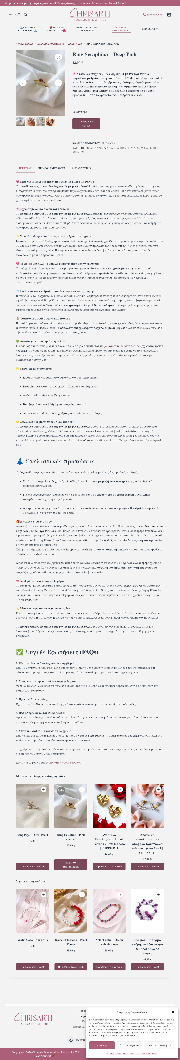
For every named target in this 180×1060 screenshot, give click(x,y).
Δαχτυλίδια (97, 147)
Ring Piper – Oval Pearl (32, 835)
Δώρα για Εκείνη (147, 147)
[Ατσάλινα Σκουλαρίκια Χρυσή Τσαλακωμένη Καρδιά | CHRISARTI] (109, 806)
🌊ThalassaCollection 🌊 (27, 29)
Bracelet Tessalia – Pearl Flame (71, 942)
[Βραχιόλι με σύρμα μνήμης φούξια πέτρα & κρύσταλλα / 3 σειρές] (147, 911)
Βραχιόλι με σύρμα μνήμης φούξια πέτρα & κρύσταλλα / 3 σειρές (147, 946)
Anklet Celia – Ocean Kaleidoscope (109, 942)
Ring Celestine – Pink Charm (71, 837)
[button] (173, 1012)
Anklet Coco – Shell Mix (32, 940)
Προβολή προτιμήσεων (159, 1045)
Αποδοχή (102, 1045)
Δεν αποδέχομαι (129, 1045)
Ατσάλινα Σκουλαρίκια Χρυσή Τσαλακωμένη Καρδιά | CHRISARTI (109, 841)
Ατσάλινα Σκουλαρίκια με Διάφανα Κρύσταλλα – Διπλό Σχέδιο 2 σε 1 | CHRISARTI (147, 844)
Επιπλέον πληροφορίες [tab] (52, 168)
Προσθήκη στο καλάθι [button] (32, 866)
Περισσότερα (150, 28)
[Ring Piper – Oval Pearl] (32, 806)
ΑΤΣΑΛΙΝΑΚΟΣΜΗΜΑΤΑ (120, 29)
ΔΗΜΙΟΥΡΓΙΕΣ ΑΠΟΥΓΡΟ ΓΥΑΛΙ (87, 29)
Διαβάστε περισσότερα (71, 865)
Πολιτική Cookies (113, 1053)
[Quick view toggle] (43, 789)
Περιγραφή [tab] (25, 168)
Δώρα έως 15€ (80, 152)
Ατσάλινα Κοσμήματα (121, 147)
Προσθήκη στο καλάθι (86, 124)
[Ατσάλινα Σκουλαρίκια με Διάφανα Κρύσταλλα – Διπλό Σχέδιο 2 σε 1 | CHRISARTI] (147, 806)
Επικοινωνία (154, 14)
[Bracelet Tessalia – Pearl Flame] (70, 911)
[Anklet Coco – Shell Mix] (32, 911)
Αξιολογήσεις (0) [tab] (81, 168)
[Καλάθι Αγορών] (169, 15)
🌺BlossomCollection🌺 (56, 29)
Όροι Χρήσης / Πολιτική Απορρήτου (140, 1053)
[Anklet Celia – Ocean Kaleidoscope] (109, 911)
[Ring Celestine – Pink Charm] (70, 806)
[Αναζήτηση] (25, 14)
